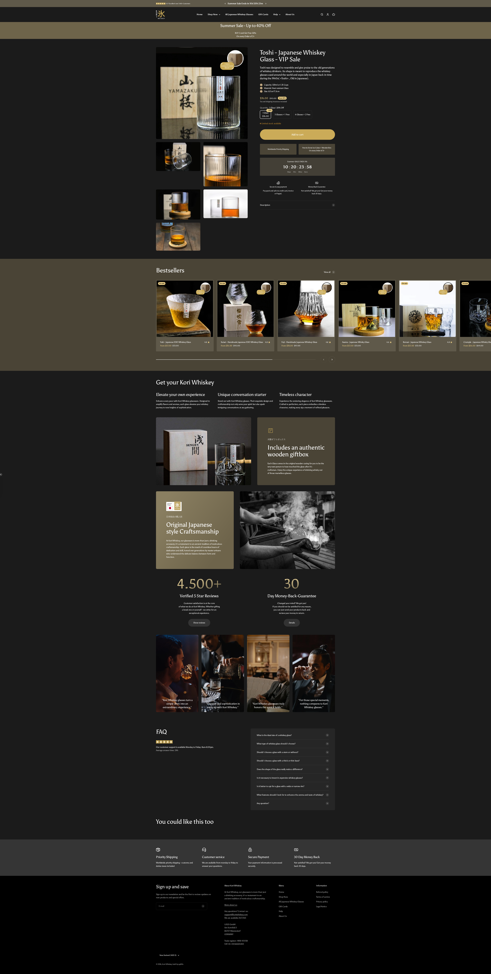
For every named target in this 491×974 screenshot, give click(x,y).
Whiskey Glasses (366, 509)
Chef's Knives (366, 519)
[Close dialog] (483, 4)
